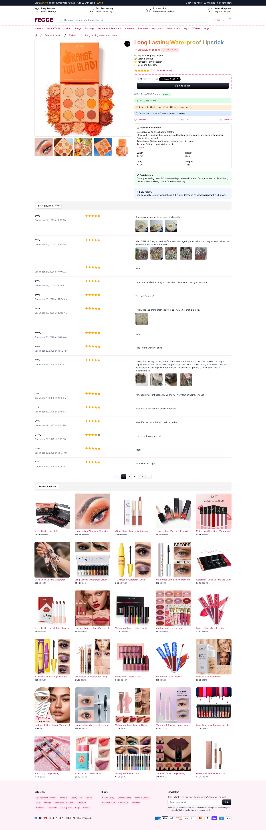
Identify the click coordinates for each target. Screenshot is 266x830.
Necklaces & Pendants (109, 28)
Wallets (196, 28)
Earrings (89, 28)
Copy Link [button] (184, 119)
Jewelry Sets (173, 28)
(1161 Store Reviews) (161, 70)
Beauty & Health (53, 35)
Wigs (206, 28)
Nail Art (68, 28)
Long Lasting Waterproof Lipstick (102, 35)
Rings (78, 28)
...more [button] (140, 147)
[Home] (35, 35)
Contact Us (123, 802)
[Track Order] (218, 19)
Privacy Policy (108, 802)
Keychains (157, 28)
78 (142, 476)
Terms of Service (142, 798)
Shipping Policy (124, 798)
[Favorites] (213, 19)
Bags (186, 28)
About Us (136, 802)
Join (227, 802)
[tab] (48, 205)
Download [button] (227, 119)
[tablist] (133, 205)
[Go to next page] (148, 476)
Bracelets (129, 28)
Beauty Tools (53, 28)
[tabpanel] (133, 345)
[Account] (224, 19)
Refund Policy (108, 798)
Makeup (38, 28)
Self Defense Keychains (46, 798)
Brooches (143, 28)
